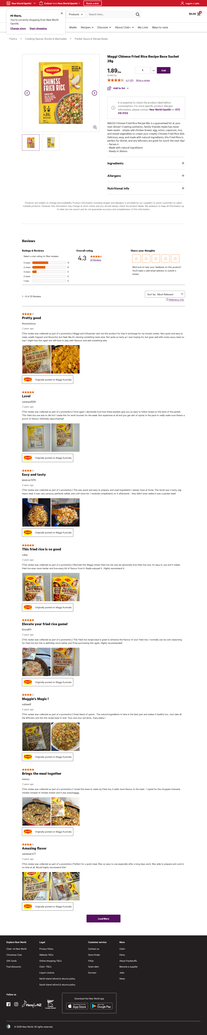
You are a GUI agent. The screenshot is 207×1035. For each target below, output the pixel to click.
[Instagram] (16, 1004)
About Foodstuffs (128, 960)
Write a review (143, 80)
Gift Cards (11, 960)
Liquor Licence (46, 972)
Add (163, 70)
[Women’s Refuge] (8, 1027)
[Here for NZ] (31, 1004)
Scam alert (93, 966)
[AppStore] (77, 1006)
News (122, 978)
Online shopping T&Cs (50, 960)
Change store (18, 28)
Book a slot (92, 3)
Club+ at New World (16, 948)
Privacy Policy (46, 948)
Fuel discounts (13, 966)
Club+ (122, 948)
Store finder (94, 954)
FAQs (91, 960)
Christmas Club (14, 954)
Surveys (92, 972)
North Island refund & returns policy (57, 978)
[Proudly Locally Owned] (50, 1004)
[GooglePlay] (101, 1006)
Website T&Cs (46, 954)
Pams (122, 954)
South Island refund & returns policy (57, 984)
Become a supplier (128, 966)
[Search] (138, 14)
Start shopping (38, 28)
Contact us (93, 948)
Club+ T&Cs (45, 966)
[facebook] (8, 1004)
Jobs (121, 972)
